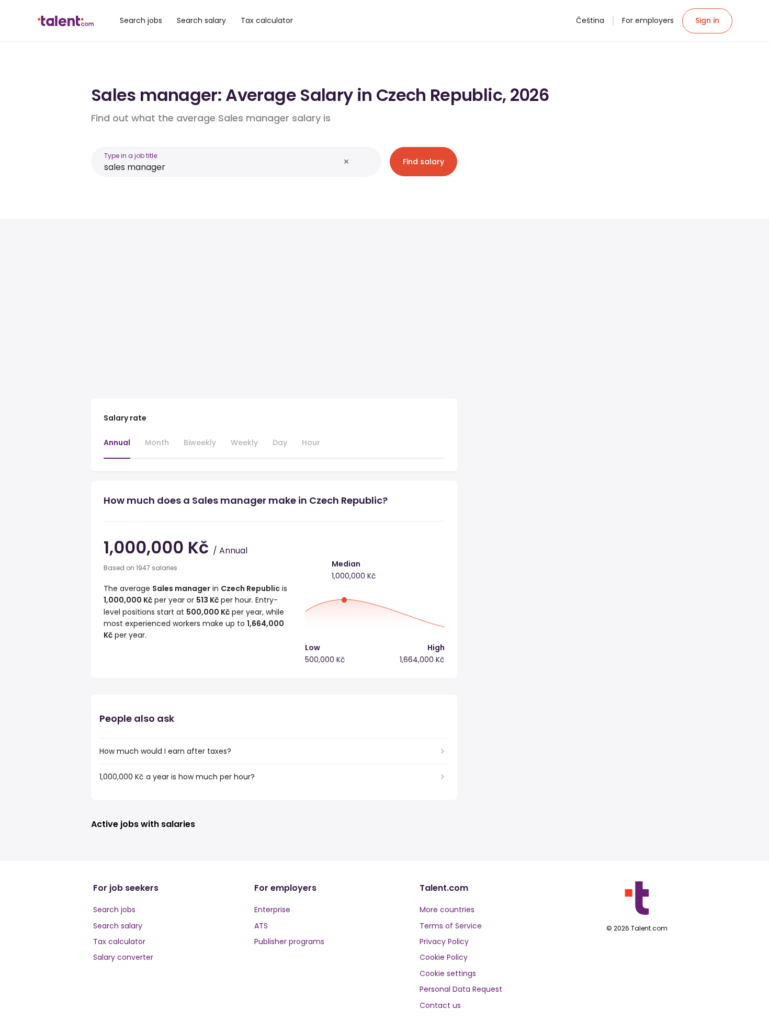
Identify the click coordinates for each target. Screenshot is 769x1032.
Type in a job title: (131, 155)
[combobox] (222, 167)
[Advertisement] (274, 304)
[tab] (117, 448)
